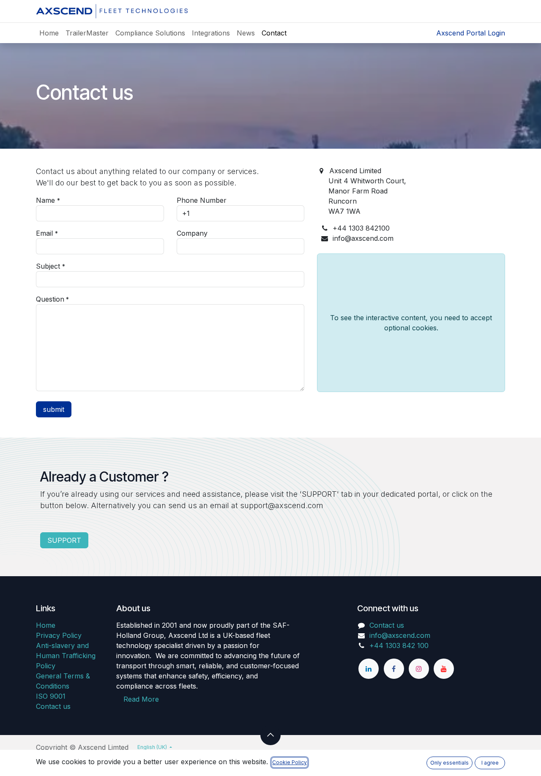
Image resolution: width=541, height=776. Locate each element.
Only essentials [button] (449, 763)
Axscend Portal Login (470, 33)
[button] (270, 735)
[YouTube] (444, 669)
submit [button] (53, 409)
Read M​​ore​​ (141, 699)
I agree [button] (490, 763)
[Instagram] (419, 669)
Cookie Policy (289, 762)
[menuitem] (49, 33)
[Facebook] (394, 669)
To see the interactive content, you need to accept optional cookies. (411, 322)
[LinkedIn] (368, 669)
